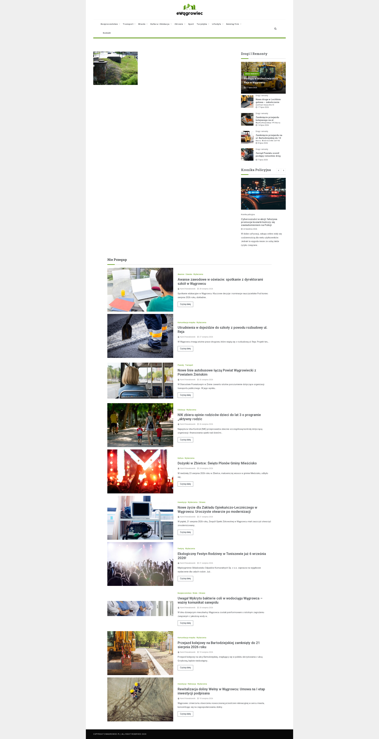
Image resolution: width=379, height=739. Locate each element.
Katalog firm (232, 24)
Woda (195, 593)
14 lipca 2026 (263, 125)
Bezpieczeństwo (109, 24)
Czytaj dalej (185, 304)
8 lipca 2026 (263, 143)
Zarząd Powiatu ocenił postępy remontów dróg (268, 154)
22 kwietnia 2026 (250, 229)
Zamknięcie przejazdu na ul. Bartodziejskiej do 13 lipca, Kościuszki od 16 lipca (269, 139)
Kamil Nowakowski (187, 289)
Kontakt (107, 33)
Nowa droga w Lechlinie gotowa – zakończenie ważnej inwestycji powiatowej (268, 103)
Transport (128, 24)
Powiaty (181, 365)
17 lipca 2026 (263, 107)
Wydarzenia (198, 274)
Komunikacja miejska (186, 322)
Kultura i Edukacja (159, 24)
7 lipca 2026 (263, 160)
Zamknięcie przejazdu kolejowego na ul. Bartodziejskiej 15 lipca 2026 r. (268, 121)
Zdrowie (179, 24)
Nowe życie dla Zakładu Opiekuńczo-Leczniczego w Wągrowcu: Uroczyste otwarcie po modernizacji (217, 510)
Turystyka (202, 24)
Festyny (181, 549)
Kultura (180, 458)
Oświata (189, 274)
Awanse (181, 274)
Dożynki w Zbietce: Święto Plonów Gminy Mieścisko (217, 463)
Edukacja (181, 410)
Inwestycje (182, 502)
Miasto (141, 24)
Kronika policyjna (248, 214)
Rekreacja (192, 684)
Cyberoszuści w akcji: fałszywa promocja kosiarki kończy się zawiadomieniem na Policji (259, 222)
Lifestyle (216, 24)
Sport (191, 24)
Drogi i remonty (251, 74)
